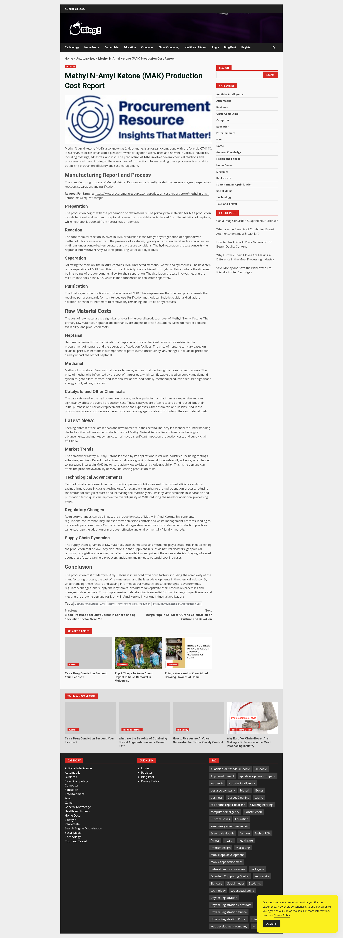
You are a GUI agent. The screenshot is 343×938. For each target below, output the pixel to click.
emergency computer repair (229, 826)
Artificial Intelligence (229, 94)
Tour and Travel (226, 204)
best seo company (223, 790)
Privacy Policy (150, 781)
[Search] (274, 47)
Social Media (224, 191)
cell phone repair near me (228, 805)
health (229, 840)
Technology (72, 47)
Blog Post (230, 47)
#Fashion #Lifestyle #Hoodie (230, 769)
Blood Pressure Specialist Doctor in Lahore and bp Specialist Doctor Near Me (100, 615)
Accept (271, 923)
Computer (147, 47)
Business (70, 66)
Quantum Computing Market (230, 876)
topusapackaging (242, 891)
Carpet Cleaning (238, 798)
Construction (253, 812)
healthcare (245, 840)
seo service (262, 876)
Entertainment (225, 133)
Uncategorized (85, 58)
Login (215, 47)
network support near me (228, 869)
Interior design (221, 848)
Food (219, 139)
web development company (229, 926)
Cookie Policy (282, 915)
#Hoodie (261, 769)
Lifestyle (222, 172)
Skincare (216, 883)
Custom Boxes (220, 819)
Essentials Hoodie (222, 833)
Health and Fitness (196, 47)
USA (254, 919)
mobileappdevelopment (226, 862)
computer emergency (225, 812)
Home (69, 58)
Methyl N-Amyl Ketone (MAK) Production (129, 603)
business (217, 798)
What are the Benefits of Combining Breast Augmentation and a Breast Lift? (144, 718)
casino (259, 798)
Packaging (257, 869)
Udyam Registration (224, 898)
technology (218, 891)
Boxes (259, 790)
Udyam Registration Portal (228, 919)
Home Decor (91, 47)
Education (130, 47)
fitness (215, 840)
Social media (235, 883)
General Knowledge (228, 152)
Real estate (223, 178)
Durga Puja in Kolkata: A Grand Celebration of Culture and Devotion (179, 615)
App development (222, 776)
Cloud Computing (168, 47)
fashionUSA (263, 833)
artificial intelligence (242, 783)
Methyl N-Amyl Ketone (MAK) (89, 603)
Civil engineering (261, 805)
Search (224, 68)
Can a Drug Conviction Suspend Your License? (88, 653)
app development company (257, 776)
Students (255, 883)
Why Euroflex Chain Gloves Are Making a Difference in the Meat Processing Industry (252, 718)
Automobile (111, 47)
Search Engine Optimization (234, 184)
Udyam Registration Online (229, 912)
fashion (245, 833)
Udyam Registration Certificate (231, 905)
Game (220, 146)
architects (217, 783)
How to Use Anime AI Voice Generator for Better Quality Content (198, 718)
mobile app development (227, 855)
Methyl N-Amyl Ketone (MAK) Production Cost (177, 603)
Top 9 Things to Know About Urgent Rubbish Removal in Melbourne (138, 653)
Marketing (243, 848)
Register (246, 47)
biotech (245, 790)
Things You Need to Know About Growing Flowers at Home (188, 653)
